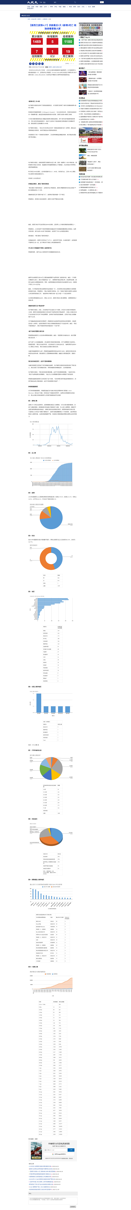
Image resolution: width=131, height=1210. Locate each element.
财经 (74, 6)
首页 (29, 19)
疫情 (57, 67)
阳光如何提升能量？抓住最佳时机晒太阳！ (92, 176)
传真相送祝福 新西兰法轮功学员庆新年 (40, 1189)
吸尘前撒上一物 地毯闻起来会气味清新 (91, 124)
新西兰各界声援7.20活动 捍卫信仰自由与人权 (93, 56)
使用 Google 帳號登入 (60, 1154)
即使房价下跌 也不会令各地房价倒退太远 (41, 1184)
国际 (41, 6)
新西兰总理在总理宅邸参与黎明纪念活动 (41, 1169)
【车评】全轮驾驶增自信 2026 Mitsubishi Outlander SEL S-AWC (97, 106)
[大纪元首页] (32, 2)
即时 (51, 6)
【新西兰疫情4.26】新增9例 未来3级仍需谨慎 (42, 1171)
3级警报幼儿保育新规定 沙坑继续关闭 (40, 1176)
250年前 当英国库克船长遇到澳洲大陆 (40, 1166)
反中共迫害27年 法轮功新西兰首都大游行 (92, 53)
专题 (60, 6)
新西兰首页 (26, 15)
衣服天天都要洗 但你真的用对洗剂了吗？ (92, 108)
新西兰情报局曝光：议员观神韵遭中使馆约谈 (93, 61)
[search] (64, 2)
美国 (32, 6)
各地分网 (30, 8)
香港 (37, 6)
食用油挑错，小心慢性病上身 (89, 190)
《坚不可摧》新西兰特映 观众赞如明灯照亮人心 (94, 40)
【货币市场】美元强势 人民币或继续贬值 (41, 1182)
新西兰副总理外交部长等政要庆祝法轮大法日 (93, 45)
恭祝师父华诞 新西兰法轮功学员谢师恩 (91, 50)
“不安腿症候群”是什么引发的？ (89, 179)
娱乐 (78, 6)
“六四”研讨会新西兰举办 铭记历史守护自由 (92, 58)
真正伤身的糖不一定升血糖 (88, 184)
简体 (44, 2)
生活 (89, 6)
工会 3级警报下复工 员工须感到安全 (39, 1187)
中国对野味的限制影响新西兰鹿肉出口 (40, 1174)
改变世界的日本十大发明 (87, 119)
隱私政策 (71, 1158)
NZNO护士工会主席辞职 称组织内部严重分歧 (42, 1179)
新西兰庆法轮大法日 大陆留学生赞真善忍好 (92, 42)
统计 (60, 67)
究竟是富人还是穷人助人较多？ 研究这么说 (92, 111)
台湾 (45, 6)
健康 (93, 6)
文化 (83, 6)
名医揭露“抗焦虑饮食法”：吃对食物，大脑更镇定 (94, 182)
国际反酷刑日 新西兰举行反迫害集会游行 (92, 48)
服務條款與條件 (65, 1158)
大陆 (28, 6)
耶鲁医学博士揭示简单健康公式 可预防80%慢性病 (94, 192)
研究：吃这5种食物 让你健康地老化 (90, 114)
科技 (70, 6)
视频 (64, 6)
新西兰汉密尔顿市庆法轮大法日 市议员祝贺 (92, 64)
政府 (54, 67)
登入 (102, 2)
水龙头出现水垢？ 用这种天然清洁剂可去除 (92, 103)
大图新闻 (44, 19)
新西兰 (39, 19)
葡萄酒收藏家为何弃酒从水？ (89, 187)
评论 (55, 6)
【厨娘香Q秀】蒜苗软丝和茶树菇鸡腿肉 (91, 122)
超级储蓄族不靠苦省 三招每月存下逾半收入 (92, 116)
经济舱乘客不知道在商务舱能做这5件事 (91, 100)
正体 (41, 2)
